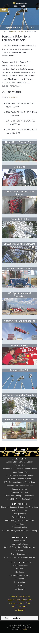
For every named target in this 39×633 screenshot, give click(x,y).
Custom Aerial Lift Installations (19, 320)
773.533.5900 (19, 5)
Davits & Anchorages (19, 554)
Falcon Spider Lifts (19, 219)
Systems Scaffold (19, 517)
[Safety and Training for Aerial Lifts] (19, 405)
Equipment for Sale (19, 370)
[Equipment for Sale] (19, 380)
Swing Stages (19, 540)
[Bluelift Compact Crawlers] (19, 279)
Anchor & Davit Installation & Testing (19, 557)
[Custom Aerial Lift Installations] (19, 331)
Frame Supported (19, 510)
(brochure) (12, 97)
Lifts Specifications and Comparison (19, 295)
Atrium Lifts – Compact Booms (19, 142)
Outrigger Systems (19, 544)
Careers (19, 585)
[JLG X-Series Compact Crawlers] (19, 254)
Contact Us (19, 453)
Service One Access (19, 2)
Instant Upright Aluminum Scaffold (19, 520)
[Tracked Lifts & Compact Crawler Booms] (19, 205)
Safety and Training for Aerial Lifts (19, 395)
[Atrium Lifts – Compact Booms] (19, 152)
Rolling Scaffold (19, 514)
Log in (24, 629)
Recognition (19, 582)
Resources (19, 579)
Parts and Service (19, 345)
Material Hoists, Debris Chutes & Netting (19, 530)
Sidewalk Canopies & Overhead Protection (19, 507)
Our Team (19, 572)
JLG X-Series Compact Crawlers (19, 243)
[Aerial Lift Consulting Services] (19, 430)
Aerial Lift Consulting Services (19, 419)
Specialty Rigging (19, 527)
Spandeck (20, 524)
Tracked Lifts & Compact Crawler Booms (19, 193)
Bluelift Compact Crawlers (19, 268)
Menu (4, 10)
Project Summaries (20, 565)
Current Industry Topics (20, 575)
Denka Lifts (19, 167)
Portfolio (19, 568)
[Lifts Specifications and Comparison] (19, 306)
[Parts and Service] (19, 356)
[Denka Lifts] (19, 177)
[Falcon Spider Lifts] (19, 229)
